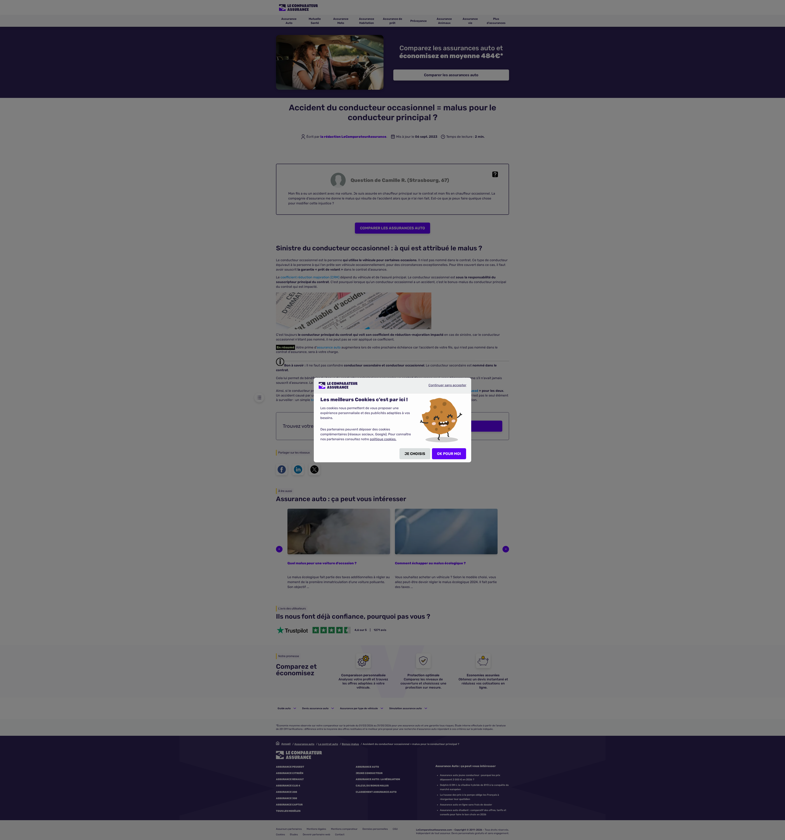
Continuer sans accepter (444, 387)
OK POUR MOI (449, 453)
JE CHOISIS (415, 453)
